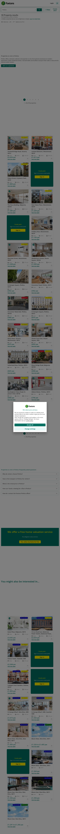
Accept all (30, 425)
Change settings (30, 429)
